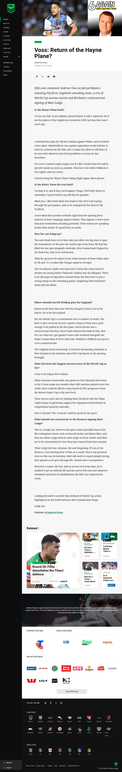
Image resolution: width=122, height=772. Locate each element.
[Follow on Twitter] (56, 703)
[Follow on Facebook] (51, 703)
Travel (6, 27)
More (5, 57)
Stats (6, 44)
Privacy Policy (40, 766)
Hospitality (7, 71)
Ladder (6, 36)
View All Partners (72, 691)
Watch (6, 23)
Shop (5, 75)
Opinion (38, 42)
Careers (50, 766)
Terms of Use (30, 766)
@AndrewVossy (54, 512)
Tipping (7, 52)
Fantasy (7, 48)
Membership (8, 63)
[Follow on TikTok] (45, 703)
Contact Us (62, 766)
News (5, 19)
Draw (5, 32)
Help (55, 766)
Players (7, 40)
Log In (9, 767)
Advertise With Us (73, 766)
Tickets (6, 67)
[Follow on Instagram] (61, 703)
